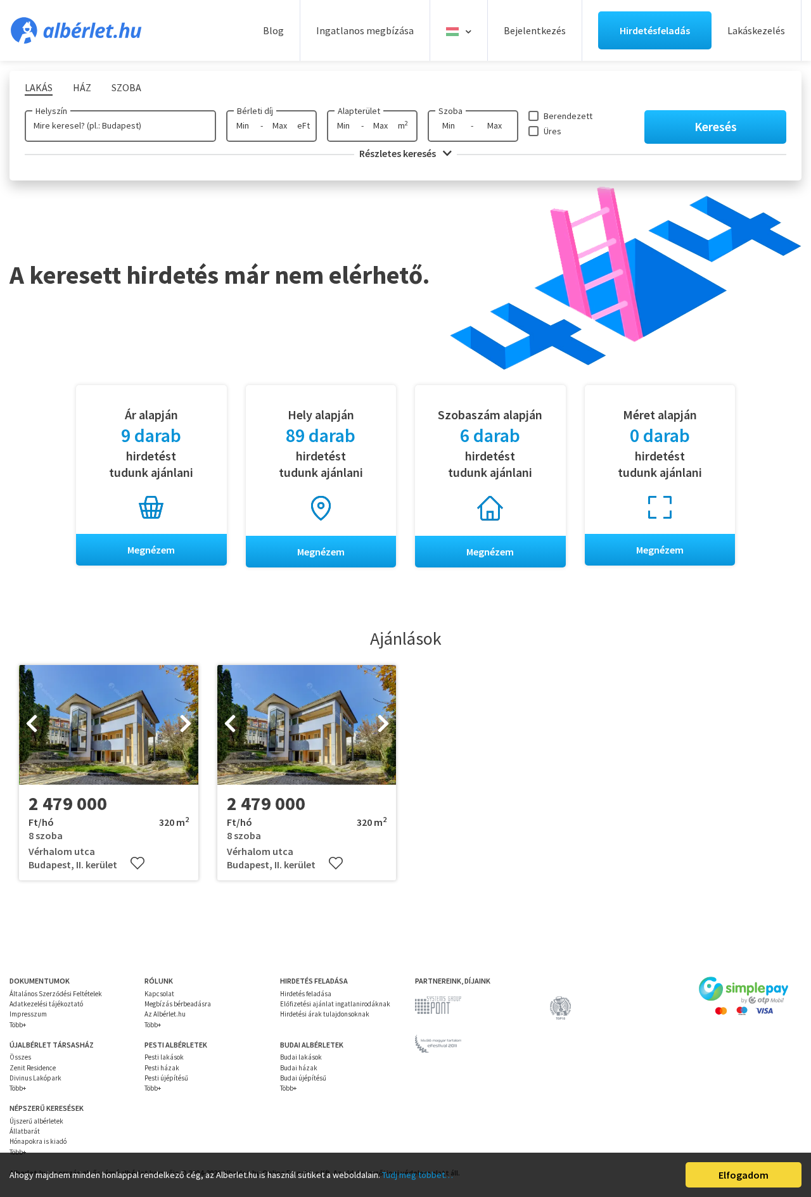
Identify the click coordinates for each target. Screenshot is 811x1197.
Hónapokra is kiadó (38, 1141)
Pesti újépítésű (166, 1078)
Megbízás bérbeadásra (177, 1003)
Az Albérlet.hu (165, 1014)
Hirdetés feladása (305, 993)
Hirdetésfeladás (655, 30)
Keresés (715, 126)
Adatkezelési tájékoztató (46, 1003)
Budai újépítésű (303, 1078)
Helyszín (51, 111)
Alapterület (359, 111)
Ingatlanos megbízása (365, 30)
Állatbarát (25, 1131)
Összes (20, 1057)
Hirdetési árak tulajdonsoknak (324, 1014)
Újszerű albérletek (36, 1121)
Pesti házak (161, 1067)
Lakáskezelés (756, 30)
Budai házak (298, 1067)
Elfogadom (743, 1174)
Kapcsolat (159, 993)
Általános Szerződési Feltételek (56, 993)
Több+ (18, 1024)
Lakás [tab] (39, 87)
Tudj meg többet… (417, 1175)
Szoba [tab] (126, 87)
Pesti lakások (164, 1057)
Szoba (450, 111)
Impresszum (28, 1014)
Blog (273, 30)
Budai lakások (301, 1057)
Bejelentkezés (535, 30)
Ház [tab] (82, 87)
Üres (552, 131)
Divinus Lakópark (35, 1078)
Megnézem (151, 549)
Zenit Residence (33, 1067)
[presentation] (31, 725)
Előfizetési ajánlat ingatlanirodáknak (335, 1003)
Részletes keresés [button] (398, 153)
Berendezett (568, 116)
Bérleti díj (255, 111)
